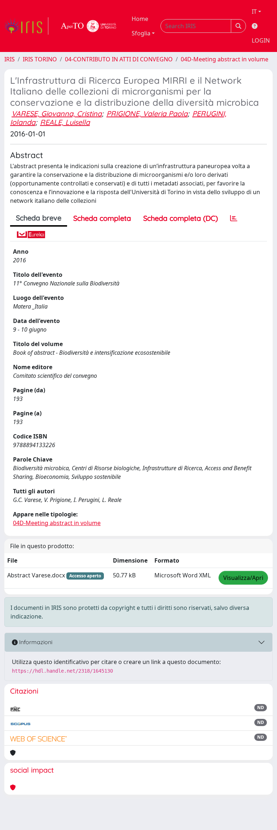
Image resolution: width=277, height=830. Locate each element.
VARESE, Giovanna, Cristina (57, 113)
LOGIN (261, 40)
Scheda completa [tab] (102, 218)
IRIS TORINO (40, 59)
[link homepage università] (88, 26)
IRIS (9, 59)
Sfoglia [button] (141, 33)
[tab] (233, 218)
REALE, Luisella (65, 122)
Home (140, 19)
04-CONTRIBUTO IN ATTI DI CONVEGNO (119, 59)
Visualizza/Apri (243, 578)
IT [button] (254, 12)
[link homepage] (26, 26)
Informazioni (35, 642)
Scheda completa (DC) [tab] (180, 218)
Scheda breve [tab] (38, 217)
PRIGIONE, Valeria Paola (147, 113)
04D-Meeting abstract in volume (224, 59)
